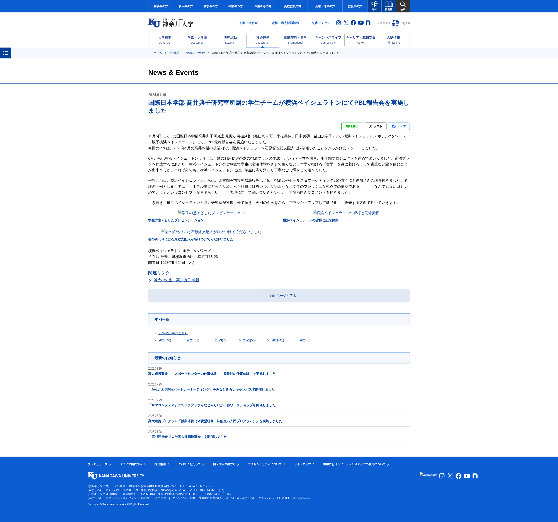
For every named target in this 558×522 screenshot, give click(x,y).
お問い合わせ (248, 23)
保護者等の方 (262, 6)
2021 (277, 340)
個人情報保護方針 (224, 464)
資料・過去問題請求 (285, 23)
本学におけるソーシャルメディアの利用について (354, 464)
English (405, 23)
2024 (193, 340)
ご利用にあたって (189, 464)
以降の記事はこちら (173, 333)
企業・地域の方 (325, 6)
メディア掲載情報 (131, 464)
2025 (164, 340)
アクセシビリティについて (265, 464)
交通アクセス (321, 23)
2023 (221, 340)
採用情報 (160, 464)
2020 (304, 340)
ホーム (158, 53)
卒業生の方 (235, 6)
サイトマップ (302, 464)
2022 (249, 340)
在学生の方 (211, 6)
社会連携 (174, 53)
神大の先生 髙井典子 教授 (176, 280)
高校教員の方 (292, 6)
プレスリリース (97, 464)
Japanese (384, 22)
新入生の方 (186, 6)
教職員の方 (355, 6)
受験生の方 (161, 6)
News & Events (195, 53)
